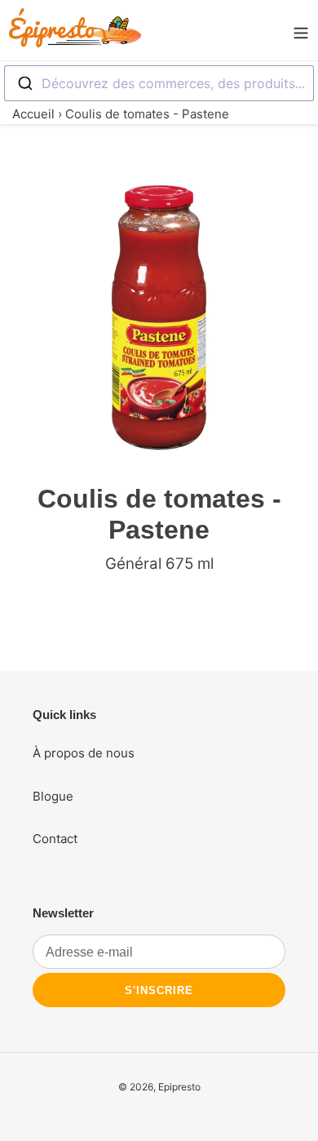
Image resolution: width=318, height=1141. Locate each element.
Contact (55, 838)
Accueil (33, 114)
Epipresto (179, 1087)
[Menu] (301, 30)
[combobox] (159, 83)
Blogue (53, 796)
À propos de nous (84, 753)
